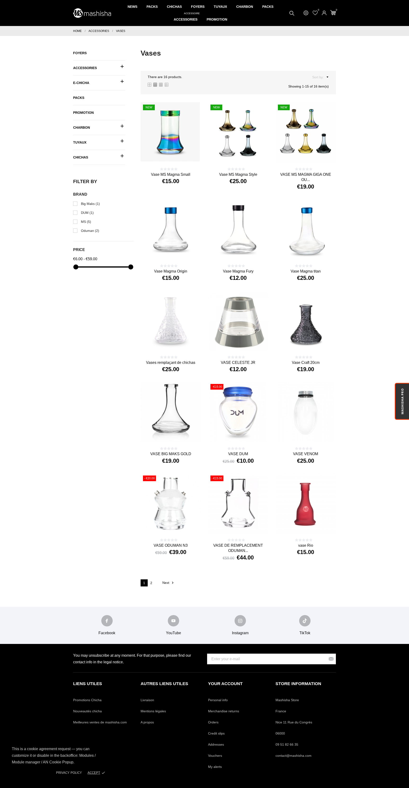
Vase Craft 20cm (306, 363)
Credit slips (216, 733)
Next (168, 583)
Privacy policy (69, 773)
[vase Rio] (311, 525)
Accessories (187, 17)
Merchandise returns (223, 711)
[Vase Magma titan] (311, 251)
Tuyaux (220, 7)
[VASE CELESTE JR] (243, 342)
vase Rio (305, 545)
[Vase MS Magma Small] (176, 154)
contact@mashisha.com (293, 755)
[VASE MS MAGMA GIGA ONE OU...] (311, 154)
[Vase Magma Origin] (176, 251)
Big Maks (90, 204)
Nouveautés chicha (87, 711)
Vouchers (215, 755)
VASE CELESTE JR (238, 363)
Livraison (147, 700)
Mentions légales (153, 711)
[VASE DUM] (243, 433)
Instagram (240, 633)
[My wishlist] (315, 13)
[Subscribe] (331, 659)
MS (86, 222)
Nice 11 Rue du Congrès (294, 722)
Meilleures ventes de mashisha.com (100, 722)
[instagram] (240, 620)
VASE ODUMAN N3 (171, 545)
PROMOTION (83, 112)
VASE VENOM (305, 454)
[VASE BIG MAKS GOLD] (176, 433)
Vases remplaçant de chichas (170, 363)
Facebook (106, 633)
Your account (225, 683)
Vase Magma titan (306, 271)
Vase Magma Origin (170, 271)
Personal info (218, 700)
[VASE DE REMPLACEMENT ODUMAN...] (243, 525)
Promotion (217, 19)
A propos (147, 722)
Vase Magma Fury (238, 271)
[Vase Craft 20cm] (311, 342)
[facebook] (107, 620)
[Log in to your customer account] (324, 13)
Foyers (197, 7)
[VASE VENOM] (311, 433)
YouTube (173, 633)
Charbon (244, 7)
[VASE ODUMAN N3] (176, 525)
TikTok (304, 633)
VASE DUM (238, 454)
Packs (152, 7)
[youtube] (173, 620)
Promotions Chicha (87, 700)
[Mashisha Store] (92, 13)
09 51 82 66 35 (287, 744)
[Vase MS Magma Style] (243, 154)
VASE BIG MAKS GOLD (170, 454)
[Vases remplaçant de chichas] (176, 342)
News (132, 7)
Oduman (90, 231)
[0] (333, 12)
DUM (87, 213)
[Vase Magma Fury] (243, 251)
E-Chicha (81, 83)
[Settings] (305, 12)
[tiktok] (305, 620)
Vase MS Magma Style (238, 174)
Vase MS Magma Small (170, 174)
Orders (213, 722)
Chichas (174, 7)
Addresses (216, 744)
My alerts (215, 767)
